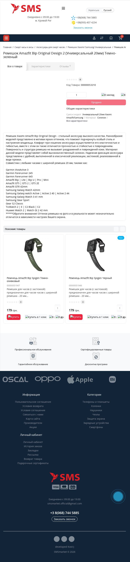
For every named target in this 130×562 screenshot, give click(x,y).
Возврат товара (33, 458)
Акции (33, 427)
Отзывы (65, 66)
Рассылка (33, 454)
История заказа (33, 446)
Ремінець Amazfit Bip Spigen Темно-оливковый (27, 279)
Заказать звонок (82, 27)
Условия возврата (33, 406)
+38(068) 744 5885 (86, 17)
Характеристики (40, 66)
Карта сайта (33, 418)
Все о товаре (14, 66)
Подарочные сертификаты (33, 463)
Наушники (96, 410)
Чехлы (96, 414)
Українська (93, 10)
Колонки (96, 406)
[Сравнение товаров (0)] (101, 38)
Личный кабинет (33, 442)
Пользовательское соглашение (33, 401)
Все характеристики (76, 120)
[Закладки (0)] (111, 38)
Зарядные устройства (96, 422)
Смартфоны (96, 427)
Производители (33, 422)
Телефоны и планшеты (96, 401)
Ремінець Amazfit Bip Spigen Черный (90, 278)
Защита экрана (96, 418)
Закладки (33, 450)
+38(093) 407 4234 (86, 22)
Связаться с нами (33, 414)
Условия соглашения (33, 410)
